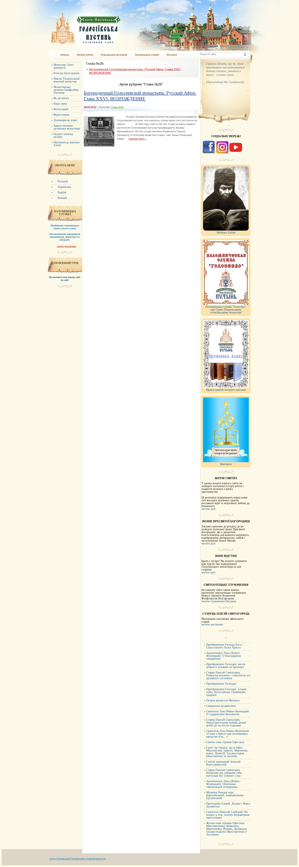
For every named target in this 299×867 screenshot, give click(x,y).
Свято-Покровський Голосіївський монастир (106, 27)
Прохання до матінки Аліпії (66, 144)
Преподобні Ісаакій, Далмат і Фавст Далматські (228, 805)
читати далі (208, 508)
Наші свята (60, 103)
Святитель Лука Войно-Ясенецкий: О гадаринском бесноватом (228, 713)
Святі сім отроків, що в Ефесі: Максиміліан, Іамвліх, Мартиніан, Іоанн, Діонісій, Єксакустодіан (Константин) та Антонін (227, 752)
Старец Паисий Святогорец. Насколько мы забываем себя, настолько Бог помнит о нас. (224, 772)
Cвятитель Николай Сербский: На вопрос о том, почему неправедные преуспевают (228, 814)
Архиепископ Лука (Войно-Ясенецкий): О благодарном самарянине (223, 655)
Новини (64, 55)
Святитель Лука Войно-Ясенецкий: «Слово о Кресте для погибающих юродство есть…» (228, 733)
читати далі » (137, 138)
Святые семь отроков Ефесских (225, 742)
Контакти (172, 55)
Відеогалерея (61, 114)
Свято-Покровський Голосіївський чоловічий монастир (77, 858)
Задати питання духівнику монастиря (66, 127)
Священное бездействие (221, 705)
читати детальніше (66, 246)
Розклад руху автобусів (114, 55)
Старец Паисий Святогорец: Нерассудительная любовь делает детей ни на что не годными (226, 722)
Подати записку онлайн (63, 135)
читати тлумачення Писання (218, 601)
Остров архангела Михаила (223, 700)
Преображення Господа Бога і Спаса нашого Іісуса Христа (224, 646)
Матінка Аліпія (85, 55)
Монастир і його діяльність (63, 66)
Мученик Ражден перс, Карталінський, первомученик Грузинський (224, 795)
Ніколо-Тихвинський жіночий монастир (66, 80)
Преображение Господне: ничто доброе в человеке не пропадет (225, 666)
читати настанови (212, 624)
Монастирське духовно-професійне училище (66, 89)
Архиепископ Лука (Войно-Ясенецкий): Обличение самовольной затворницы (223, 784)
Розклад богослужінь (66, 73)
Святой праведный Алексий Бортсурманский (223, 763)
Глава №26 (117, 107)
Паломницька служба (147, 55)
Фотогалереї (60, 109)
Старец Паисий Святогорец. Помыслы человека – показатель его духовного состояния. (228, 675)
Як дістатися (61, 98)
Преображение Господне (221, 683)
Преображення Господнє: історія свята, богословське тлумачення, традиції (226, 692)
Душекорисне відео (65, 120)
